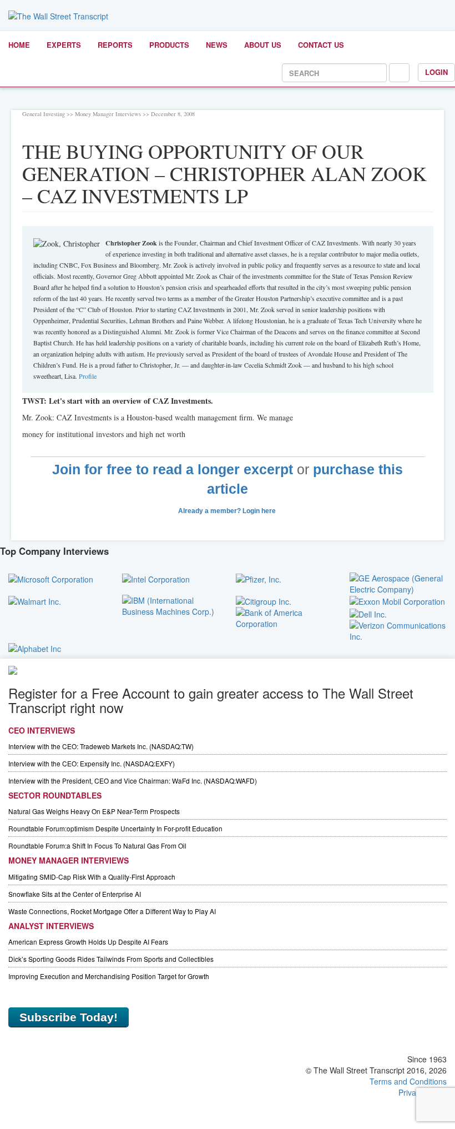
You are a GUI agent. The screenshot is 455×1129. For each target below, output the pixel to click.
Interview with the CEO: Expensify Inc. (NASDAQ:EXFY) (91, 763)
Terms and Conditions (408, 1081)
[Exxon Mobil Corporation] (397, 600)
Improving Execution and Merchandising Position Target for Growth (108, 976)
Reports (115, 44)
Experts (64, 44)
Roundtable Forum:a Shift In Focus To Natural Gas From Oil (97, 845)
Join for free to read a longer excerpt (172, 469)
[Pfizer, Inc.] (258, 578)
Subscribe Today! (68, 1017)
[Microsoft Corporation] (50, 578)
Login (436, 72)
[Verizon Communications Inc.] (398, 629)
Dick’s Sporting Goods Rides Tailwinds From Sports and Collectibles (111, 959)
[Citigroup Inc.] (263, 600)
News (217, 44)
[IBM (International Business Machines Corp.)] (170, 604)
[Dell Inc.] (368, 612)
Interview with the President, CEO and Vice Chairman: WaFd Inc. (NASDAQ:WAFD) (132, 780)
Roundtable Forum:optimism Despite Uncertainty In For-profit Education (115, 828)
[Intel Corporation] (156, 578)
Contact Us (321, 44)
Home (19, 44)
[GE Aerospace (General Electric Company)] (398, 582)
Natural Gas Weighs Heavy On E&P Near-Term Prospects (94, 811)
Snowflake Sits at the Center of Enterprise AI (74, 894)
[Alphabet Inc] (34, 647)
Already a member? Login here (227, 511)
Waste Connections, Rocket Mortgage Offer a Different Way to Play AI (112, 911)
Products (169, 44)
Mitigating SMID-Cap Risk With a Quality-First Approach (91, 876)
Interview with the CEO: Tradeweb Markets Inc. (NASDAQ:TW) (101, 746)
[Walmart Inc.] (34, 600)
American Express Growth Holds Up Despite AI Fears (88, 941)
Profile (88, 376)
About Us (262, 44)
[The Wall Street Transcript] (58, 15)
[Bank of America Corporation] (284, 617)
